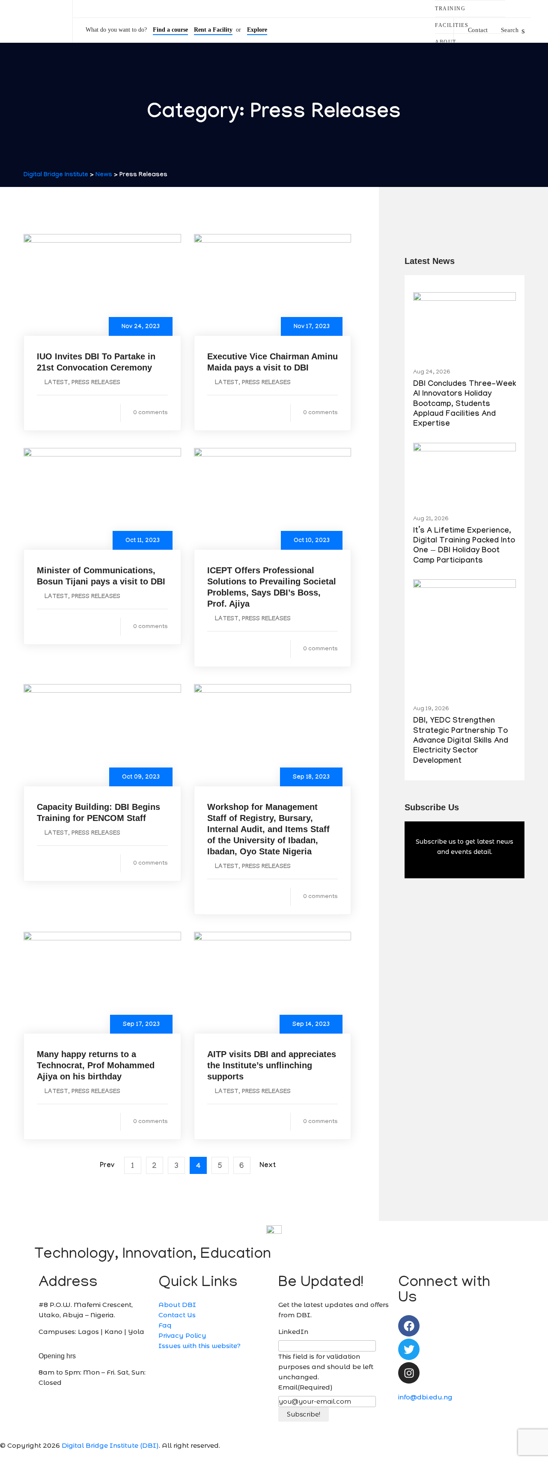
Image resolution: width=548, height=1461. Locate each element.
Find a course (170, 30)
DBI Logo (36, 21)
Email (305, 1387)
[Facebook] (409, 1326)
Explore (257, 30)
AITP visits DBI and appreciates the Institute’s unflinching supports (271, 1065)
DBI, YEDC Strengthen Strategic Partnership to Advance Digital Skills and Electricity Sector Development (460, 741)
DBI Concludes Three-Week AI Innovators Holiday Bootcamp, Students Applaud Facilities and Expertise (464, 405)
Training (450, 9)
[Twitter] (409, 1349)
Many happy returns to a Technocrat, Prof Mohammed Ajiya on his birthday (96, 1065)
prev (107, 1166)
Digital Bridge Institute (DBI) (110, 1445)
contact (478, 30)
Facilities (451, 25)
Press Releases (95, 383)
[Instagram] (409, 1373)
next (267, 1166)
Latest (56, 383)
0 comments (150, 413)
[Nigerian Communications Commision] (522, 9)
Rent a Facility (213, 30)
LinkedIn (293, 1332)
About (445, 42)
